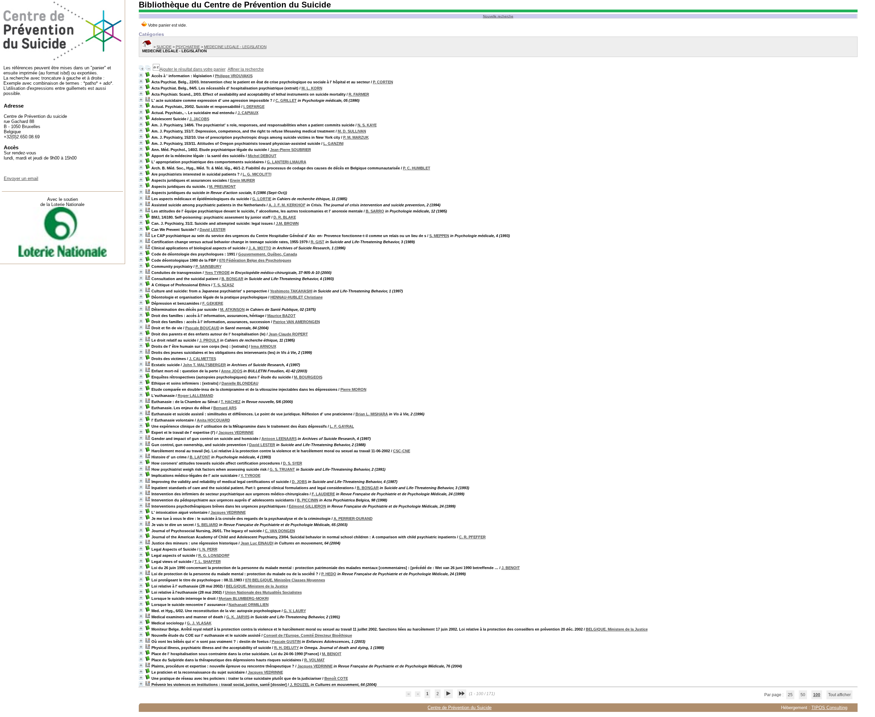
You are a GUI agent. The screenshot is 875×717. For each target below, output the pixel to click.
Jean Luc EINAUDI (257, 543)
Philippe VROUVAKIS (234, 76)
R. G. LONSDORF (214, 555)
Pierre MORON (353, 389)
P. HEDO (328, 574)
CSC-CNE (401, 451)
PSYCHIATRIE (188, 47)
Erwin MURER (242, 180)
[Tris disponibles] (156, 69)
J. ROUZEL (300, 684)
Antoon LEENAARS (279, 439)
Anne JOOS (231, 371)
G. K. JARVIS (238, 617)
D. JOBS (299, 482)
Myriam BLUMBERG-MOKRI (244, 598)
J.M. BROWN (287, 223)
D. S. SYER (292, 463)
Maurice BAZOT (281, 316)
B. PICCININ (307, 500)
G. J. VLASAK (199, 623)
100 (816, 694)
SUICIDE (164, 47)
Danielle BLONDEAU (239, 383)
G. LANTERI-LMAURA (286, 162)
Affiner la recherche (246, 69)
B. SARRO (375, 211)
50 (802, 694)
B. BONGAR (232, 279)
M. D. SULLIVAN (352, 131)
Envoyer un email (21, 178)
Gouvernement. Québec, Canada (267, 254)
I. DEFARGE (254, 107)
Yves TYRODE (217, 273)
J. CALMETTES (202, 359)
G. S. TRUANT (282, 469)
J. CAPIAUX (248, 113)
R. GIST (317, 242)
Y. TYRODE (250, 475)
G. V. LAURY (295, 611)
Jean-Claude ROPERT (288, 334)
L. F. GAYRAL (342, 426)
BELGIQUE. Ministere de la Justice (257, 586)
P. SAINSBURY (208, 266)
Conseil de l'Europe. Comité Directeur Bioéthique (308, 635)
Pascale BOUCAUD (202, 328)
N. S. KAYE (367, 125)
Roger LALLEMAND (195, 396)
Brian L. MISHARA (371, 414)
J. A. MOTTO (259, 248)
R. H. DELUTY (286, 648)
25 (790, 694)
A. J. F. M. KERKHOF (287, 205)
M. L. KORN (311, 88)
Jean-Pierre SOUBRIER (290, 150)
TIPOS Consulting (829, 707)
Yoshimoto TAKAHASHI (291, 291)
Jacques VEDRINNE (236, 432)
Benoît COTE (336, 678)
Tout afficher (839, 694)
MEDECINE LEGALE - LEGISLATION (235, 47)
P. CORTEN (383, 82)
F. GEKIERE (212, 303)
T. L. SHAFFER (207, 562)
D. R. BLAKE (284, 217)
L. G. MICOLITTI (257, 174)
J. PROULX (209, 340)
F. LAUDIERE (323, 494)
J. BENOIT (510, 568)
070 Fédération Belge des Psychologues (255, 260)
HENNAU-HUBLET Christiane (296, 297)
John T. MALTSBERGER (204, 365)
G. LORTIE (261, 199)
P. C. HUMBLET (416, 168)
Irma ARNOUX (263, 346)
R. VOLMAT (314, 660)
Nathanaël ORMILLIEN (249, 605)
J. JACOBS (199, 119)
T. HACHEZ (231, 402)
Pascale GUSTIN (286, 641)
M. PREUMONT (222, 186)
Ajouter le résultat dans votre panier (193, 69)
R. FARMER (359, 94)
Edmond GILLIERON (307, 506)
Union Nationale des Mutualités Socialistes (263, 592)
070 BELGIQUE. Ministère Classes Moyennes (285, 580)
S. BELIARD (207, 525)
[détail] (141, 75)
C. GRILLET (286, 100)
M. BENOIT (331, 654)
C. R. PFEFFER (472, 537)
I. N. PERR (208, 549)
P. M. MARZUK (356, 137)
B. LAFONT (200, 457)
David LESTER (213, 229)
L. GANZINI (333, 143)
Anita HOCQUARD (213, 420)
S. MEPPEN (439, 236)
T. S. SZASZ (223, 285)
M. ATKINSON (232, 309)
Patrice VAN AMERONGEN (296, 322)
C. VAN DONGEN (280, 531)
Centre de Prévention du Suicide (460, 707)
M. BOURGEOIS (308, 377)
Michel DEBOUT (262, 156)
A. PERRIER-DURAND (353, 518)
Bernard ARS (225, 408)
